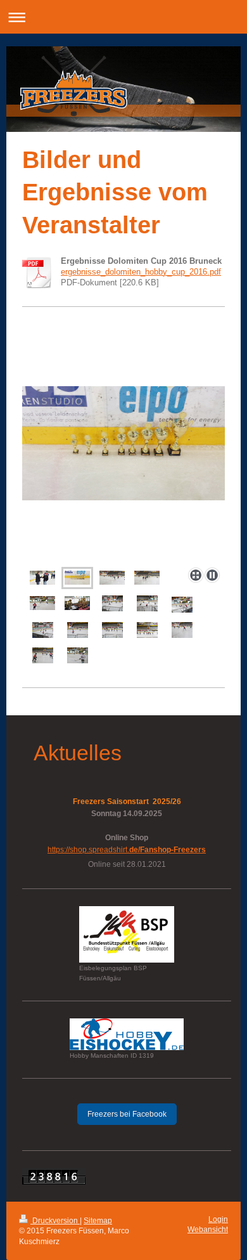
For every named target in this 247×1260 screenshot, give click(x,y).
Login (218, 1219)
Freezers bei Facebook (127, 1114)
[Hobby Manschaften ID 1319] (127, 1034)
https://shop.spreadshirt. (127, 849)
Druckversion (55, 1220)
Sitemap (98, 1220)
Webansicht (207, 1229)
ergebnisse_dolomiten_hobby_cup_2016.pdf (141, 272)
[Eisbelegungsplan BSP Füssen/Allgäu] (126, 934)
